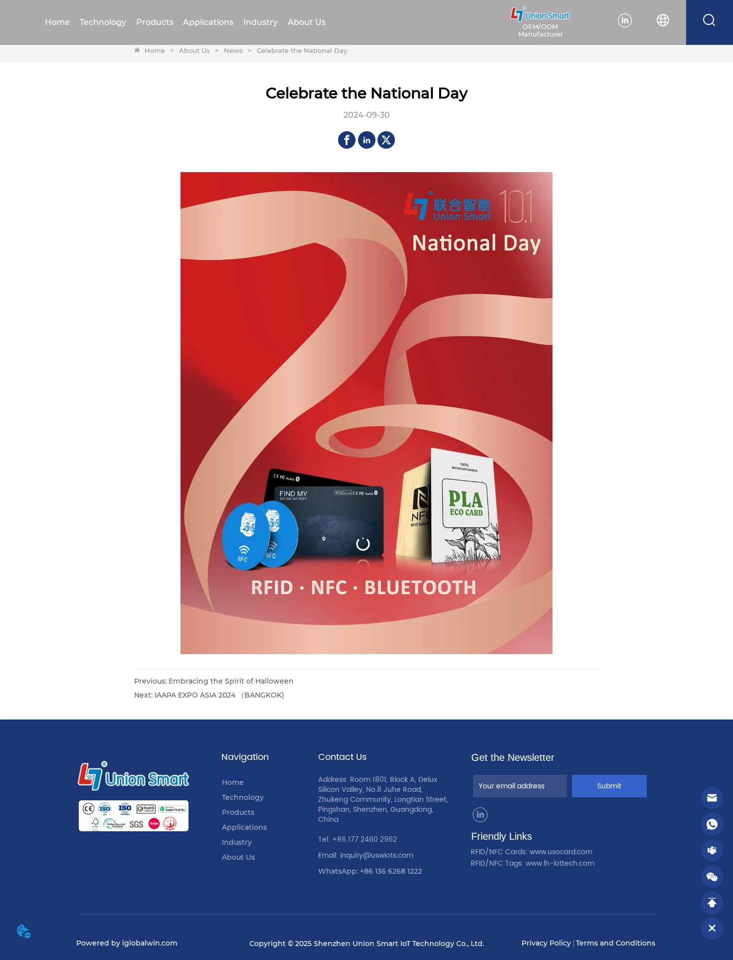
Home (155, 50)
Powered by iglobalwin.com (127, 943)
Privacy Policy (546, 943)
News (233, 50)
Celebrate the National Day (302, 50)
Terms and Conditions (615, 943)
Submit (609, 786)
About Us (194, 50)
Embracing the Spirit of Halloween (231, 681)
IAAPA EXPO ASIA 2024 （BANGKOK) (219, 695)
